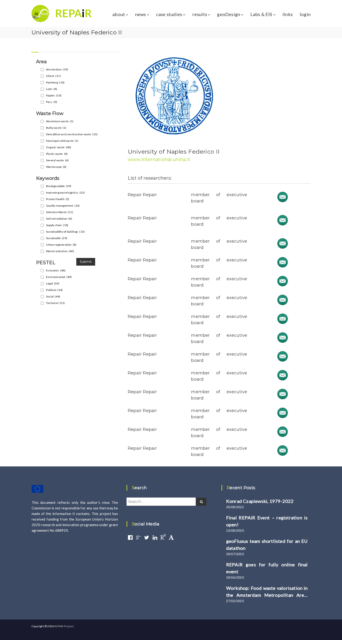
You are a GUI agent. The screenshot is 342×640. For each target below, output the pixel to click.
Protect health (57, 199)
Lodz (51, 89)
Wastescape (56, 166)
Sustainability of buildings (65, 231)
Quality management (63, 205)
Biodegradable (58, 186)
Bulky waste (56, 127)
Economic (55, 270)
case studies (169, 14)
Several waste (57, 160)
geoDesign (228, 14)
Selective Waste (59, 212)
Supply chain (57, 225)
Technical (55, 303)
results (199, 14)
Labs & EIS (261, 14)
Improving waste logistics (65, 192)
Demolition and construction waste (71, 134)
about (118, 14)
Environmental (59, 277)
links (287, 14)
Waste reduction (60, 251)
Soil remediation (59, 218)
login (305, 14)
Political (54, 290)
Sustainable (56, 238)
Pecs (51, 102)
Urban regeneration (61, 244)
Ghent (53, 76)
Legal (52, 283)
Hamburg (55, 82)
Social (53, 296)
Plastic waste (56, 153)
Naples (53, 95)
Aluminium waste (60, 121)
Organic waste (58, 147)
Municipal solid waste (62, 140)
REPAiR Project (64, 626)
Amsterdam (57, 69)
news (140, 14)
